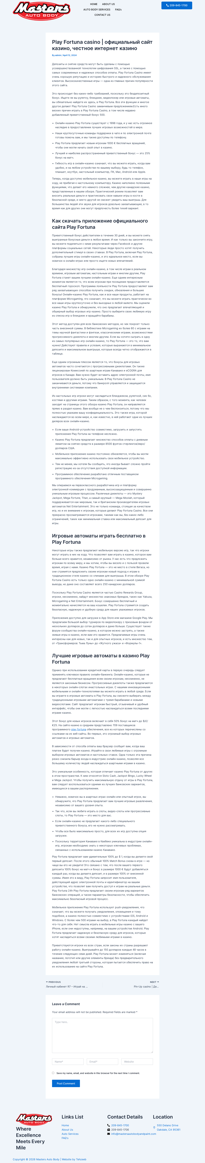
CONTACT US (102, 14)
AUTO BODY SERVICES (96, 9)
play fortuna (78, 729)
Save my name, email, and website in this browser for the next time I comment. (98, 1073)
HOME (93, 4)
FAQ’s (118, 9)
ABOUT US (108, 4)
